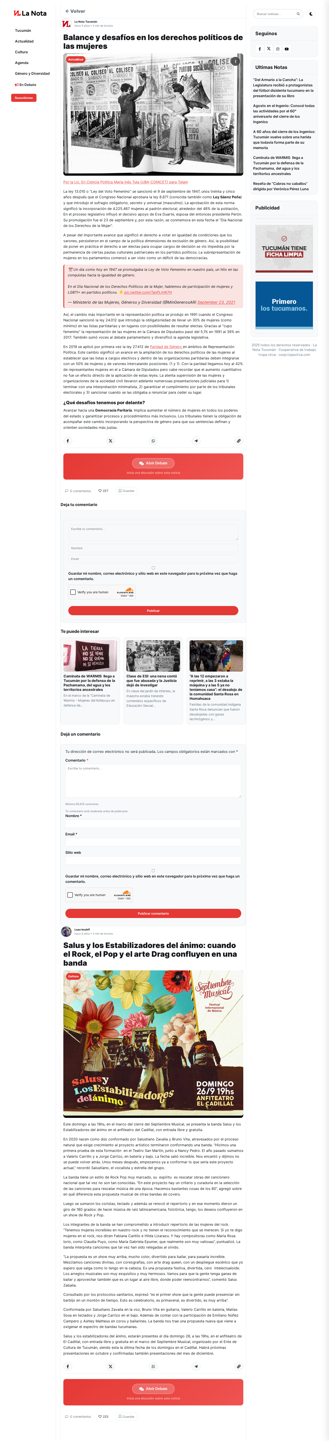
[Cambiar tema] (311, 13)
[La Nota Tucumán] (68, 23)
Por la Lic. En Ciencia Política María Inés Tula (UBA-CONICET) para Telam (125, 182)
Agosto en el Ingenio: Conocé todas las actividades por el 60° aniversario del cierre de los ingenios (284, 113)
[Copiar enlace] (238, 440)
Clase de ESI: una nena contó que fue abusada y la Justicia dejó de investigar (151, 680)
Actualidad (24, 41)
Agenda (21, 62)
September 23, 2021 (216, 302)
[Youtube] (286, 49)
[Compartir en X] (110, 440)
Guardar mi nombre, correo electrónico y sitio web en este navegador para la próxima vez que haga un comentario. (152, 576)
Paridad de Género (166, 346)
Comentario (76, 760)
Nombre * (73, 815)
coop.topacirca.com (294, 354)
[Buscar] (298, 14)
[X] (268, 48)
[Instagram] (277, 49)
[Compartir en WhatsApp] (153, 440)
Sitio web (73, 852)
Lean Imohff (82, 929)
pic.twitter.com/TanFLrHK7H (148, 292)
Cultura (21, 52)
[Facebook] (259, 49)
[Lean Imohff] (68, 931)
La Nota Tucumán (86, 21)
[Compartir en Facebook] (67, 440)
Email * (71, 834)
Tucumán (23, 30)
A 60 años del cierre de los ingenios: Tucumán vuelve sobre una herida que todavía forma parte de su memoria (284, 139)
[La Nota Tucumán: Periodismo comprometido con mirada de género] (30, 13)
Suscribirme (24, 98)
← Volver (75, 11)
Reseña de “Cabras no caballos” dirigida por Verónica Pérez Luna (281, 186)
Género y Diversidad (32, 73)
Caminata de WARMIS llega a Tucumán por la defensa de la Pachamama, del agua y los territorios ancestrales (89, 683)
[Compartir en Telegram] (196, 440)
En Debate (27, 85)
